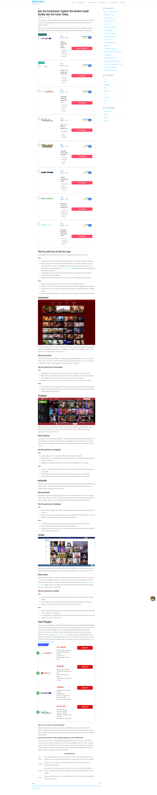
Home (73, 3)
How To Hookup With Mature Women (112, 61)
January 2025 (107, 121)
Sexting (105, 100)
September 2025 (108, 111)
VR (104, 103)
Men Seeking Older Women (110, 58)
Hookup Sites (81, 3)
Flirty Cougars (107, 46)
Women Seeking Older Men (110, 67)
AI (104, 78)
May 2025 (106, 117)
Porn (105, 94)
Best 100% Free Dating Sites (110, 49)
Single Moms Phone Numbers (111, 70)
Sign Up (85, 648)
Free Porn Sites (92, 3)
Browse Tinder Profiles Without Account (113, 64)
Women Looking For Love (109, 21)
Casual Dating (107, 85)
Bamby (49, 17)
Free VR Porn (103, 3)
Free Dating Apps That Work (110, 27)
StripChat (60, 666)
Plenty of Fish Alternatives (110, 33)
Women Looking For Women (110, 36)
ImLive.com (61, 706)
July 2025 (106, 114)
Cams (39, 8)
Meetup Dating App (108, 30)
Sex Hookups (107, 97)
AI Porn (122, 3)
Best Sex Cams (113, 3)
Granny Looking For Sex (109, 18)
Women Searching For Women (111, 12)
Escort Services (107, 39)
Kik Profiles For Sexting (109, 15)
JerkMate (60, 687)
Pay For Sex (106, 24)
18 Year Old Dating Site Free (110, 43)
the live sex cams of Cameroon (60, 634)
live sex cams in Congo (66, 268)
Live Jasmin (61, 647)
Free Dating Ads (107, 55)
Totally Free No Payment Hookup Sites (113, 52)
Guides (105, 88)
